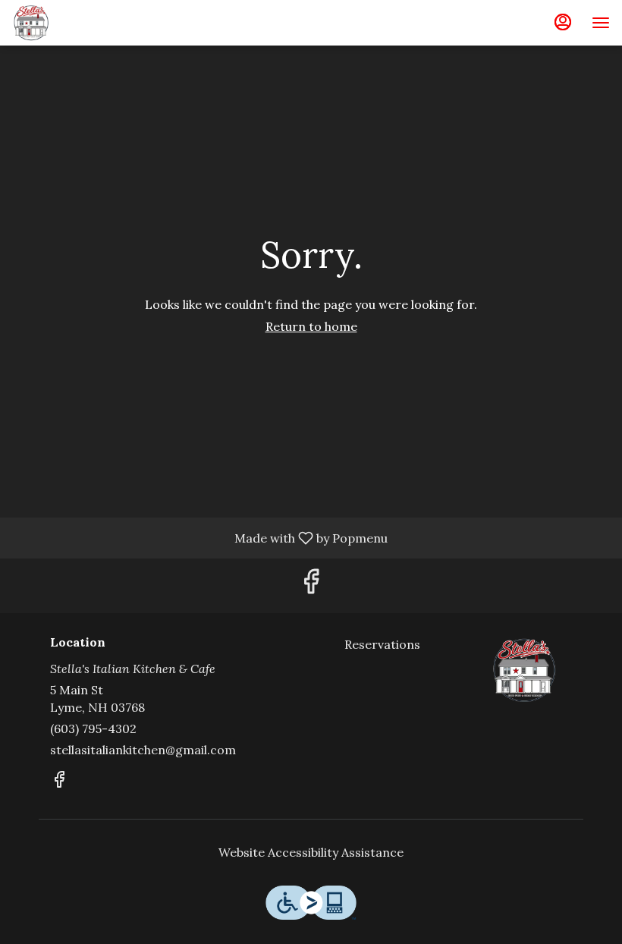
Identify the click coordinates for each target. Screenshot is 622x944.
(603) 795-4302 (93, 728)
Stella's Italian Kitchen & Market (524, 670)
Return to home (311, 326)
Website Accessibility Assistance (311, 852)
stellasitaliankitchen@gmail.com (143, 749)
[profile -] (563, 22)
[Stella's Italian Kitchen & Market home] (80, 23)
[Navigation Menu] (600, 23)
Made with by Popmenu (199, 537)
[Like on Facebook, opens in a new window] (311, 585)
